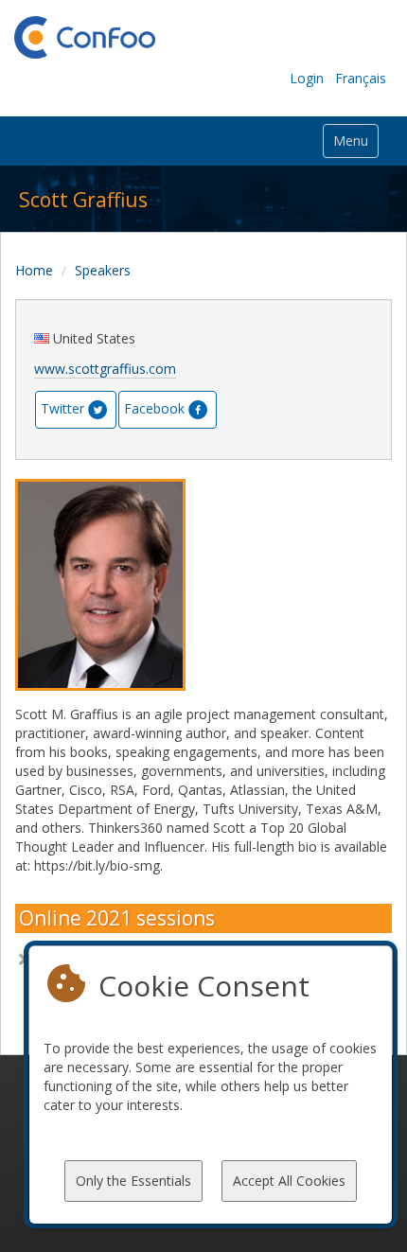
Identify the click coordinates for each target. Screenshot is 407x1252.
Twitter (62, 408)
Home (34, 270)
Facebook (154, 408)
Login (307, 78)
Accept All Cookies (289, 1181)
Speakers (103, 270)
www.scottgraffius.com (105, 369)
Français (360, 78)
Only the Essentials (133, 1181)
